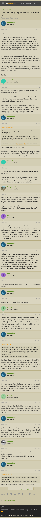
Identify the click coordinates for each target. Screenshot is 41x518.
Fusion (5, 507)
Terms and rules (14, 510)
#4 (39, 168)
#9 (39, 299)
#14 (39, 424)
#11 (39, 340)
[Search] (39, 3)
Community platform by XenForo (17, 515)
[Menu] (2, 3)
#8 (39, 281)
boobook (10, 80)
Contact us (4, 510)
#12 (39, 381)
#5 (39, 194)
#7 (39, 250)
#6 (39, 222)
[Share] (36, 29)
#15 (39, 448)
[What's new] (35, 3)
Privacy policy (24, 510)
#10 (39, 314)
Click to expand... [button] (21, 144)
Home (35, 510)
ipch (8, 215)
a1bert (9, 307)
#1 (39, 29)
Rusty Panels (11, 187)
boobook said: (6, 128)
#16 (39, 470)
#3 (39, 124)
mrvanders (5, 18)
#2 (39, 87)
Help (31, 510)
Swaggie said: (6, 474)
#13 (39, 402)
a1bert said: (5, 344)
